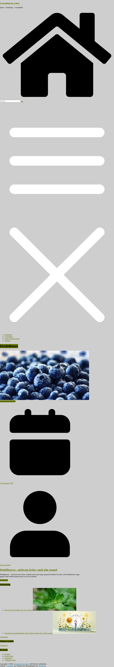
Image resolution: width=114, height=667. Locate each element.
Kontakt (7, 654)
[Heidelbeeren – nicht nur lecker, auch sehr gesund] (44, 399)
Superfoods (11, 401)
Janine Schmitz (5, 565)
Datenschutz (8, 656)
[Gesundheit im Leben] (57, 99)
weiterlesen (4, 637)
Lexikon (7, 341)
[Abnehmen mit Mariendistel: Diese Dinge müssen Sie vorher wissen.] (74, 633)
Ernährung (8, 335)
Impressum (8, 658)
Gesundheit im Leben (9, 3)
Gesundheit (8, 337)
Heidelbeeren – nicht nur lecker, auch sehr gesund (28, 569)
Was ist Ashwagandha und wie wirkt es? (18, 610)
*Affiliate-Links (10, 660)
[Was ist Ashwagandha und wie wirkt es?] (54, 610)
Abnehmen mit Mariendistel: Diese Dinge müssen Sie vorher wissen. (28, 633)
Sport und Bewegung (11, 339)
